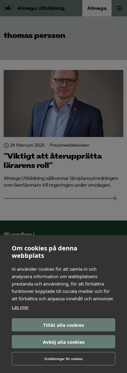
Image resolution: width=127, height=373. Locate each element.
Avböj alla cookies (63, 342)
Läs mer (20, 307)
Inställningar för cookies (63, 359)
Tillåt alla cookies (63, 325)
